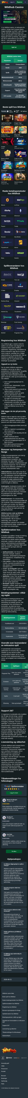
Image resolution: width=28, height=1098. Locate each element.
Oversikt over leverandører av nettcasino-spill (13, 1021)
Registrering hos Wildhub (9, 1007)
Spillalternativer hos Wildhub (10, 1013)
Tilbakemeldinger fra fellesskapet (11, 1032)
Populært (3, 111)
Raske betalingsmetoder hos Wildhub (12, 1000)
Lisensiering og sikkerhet (9, 1028)
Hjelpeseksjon (6, 1035)
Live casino (11, 111)
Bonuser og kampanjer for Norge (11, 1010)
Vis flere (14, 851)
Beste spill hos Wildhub (8, 996)
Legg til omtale (14, 793)
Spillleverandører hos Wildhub (10, 1003)
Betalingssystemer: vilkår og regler (11, 1017)
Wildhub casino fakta (8, 993)
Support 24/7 (5, 1025)
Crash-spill (17, 111)
